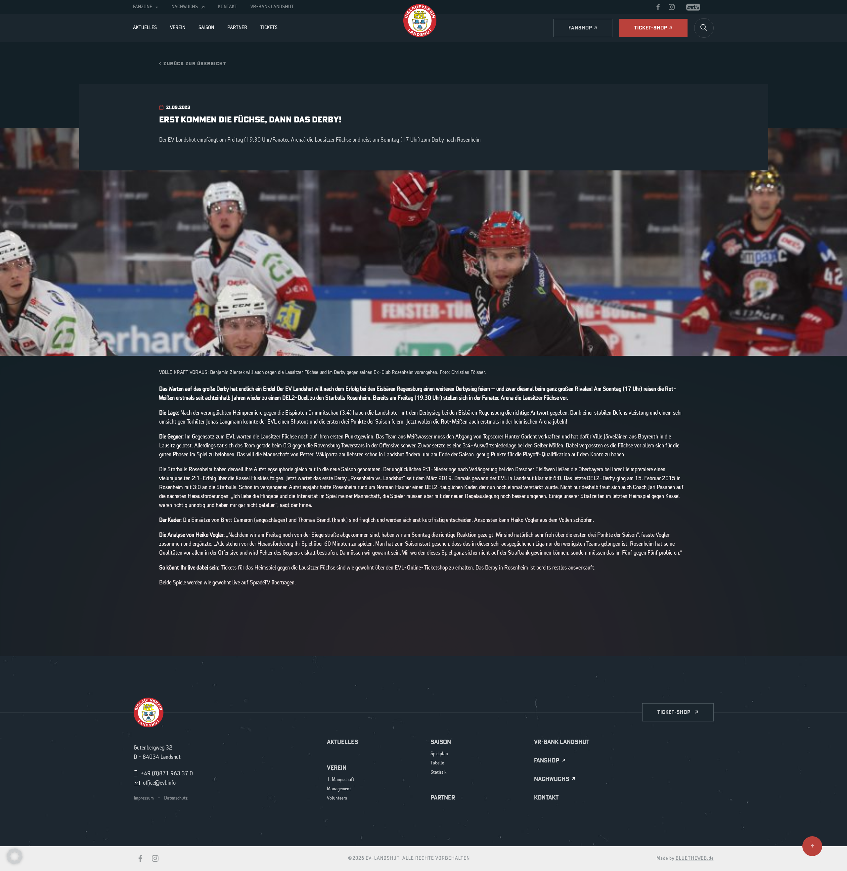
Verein (177, 28)
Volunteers (337, 798)
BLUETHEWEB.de (695, 858)
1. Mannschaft (340, 779)
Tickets (269, 28)
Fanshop (546, 760)
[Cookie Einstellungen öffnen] (14, 856)
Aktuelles (145, 28)
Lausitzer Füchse (278, 436)
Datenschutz (176, 798)
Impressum (144, 798)
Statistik (438, 772)
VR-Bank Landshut (272, 7)
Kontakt (227, 7)
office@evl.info (159, 783)
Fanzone (142, 7)
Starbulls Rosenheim (189, 469)
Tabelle (437, 763)
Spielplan (439, 754)
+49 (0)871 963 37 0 (167, 774)
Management (339, 789)
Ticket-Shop (674, 712)
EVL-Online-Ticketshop (421, 568)
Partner (237, 28)
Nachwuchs (184, 7)
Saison (206, 28)
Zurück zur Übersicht (194, 63)
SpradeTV (260, 582)
